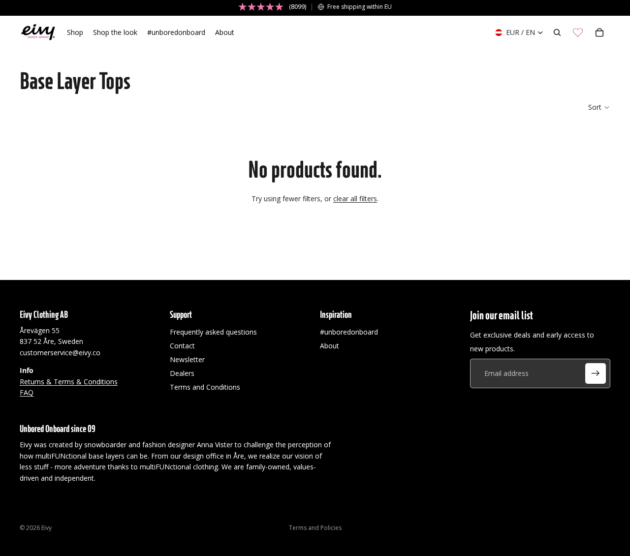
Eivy (46, 528)
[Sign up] (595, 373)
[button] (599, 107)
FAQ (26, 392)
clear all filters (355, 198)
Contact (182, 345)
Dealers (182, 373)
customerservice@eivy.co (60, 352)
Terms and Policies (315, 528)
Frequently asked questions (213, 332)
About (329, 345)
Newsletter (187, 359)
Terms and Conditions (205, 387)
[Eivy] (38, 32)
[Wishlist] (578, 32)
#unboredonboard (349, 332)
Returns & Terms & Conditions (69, 381)
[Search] (557, 32)
